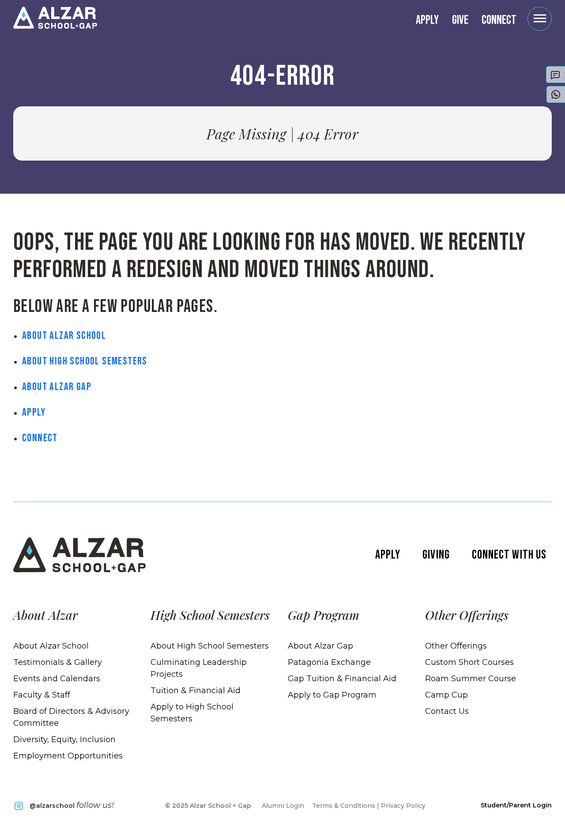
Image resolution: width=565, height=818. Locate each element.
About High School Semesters (84, 361)
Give (460, 20)
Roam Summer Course (470, 678)
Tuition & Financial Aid (196, 690)
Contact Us (447, 711)
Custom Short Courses (469, 662)
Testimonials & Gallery (57, 662)
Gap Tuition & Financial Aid (342, 678)
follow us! (72, 805)
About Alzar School (64, 335)
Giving (435, 555)
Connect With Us (509, 555)
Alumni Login (283, 806)
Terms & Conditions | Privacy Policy (369, 806)
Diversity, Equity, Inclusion (64, 739)
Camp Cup (446, 695)
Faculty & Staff (41, 695)
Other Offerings (456, 646)
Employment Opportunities (68, 756)
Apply (427, 20)
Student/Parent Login (516, 805)
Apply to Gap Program (332, 695)
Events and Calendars (56, 678)
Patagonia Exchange (329, 662)
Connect (499, 20)
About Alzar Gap (56, 386)
